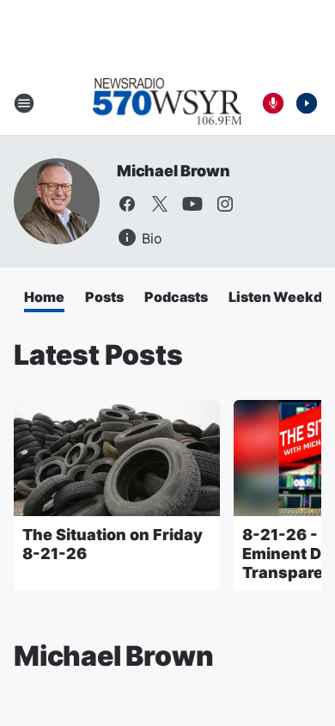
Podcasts (176, 296)
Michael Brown (173, 171)
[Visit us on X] (159, 204)
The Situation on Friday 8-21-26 (112, 544)
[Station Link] (167, 103)
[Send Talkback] (273, 103)
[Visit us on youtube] (192, 204)
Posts (104, 296)
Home (44, 296)
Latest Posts (98, 355)
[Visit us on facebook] (127, 204)
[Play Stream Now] (306, 103)
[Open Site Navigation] (24, 103)
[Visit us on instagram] (225, 204)
